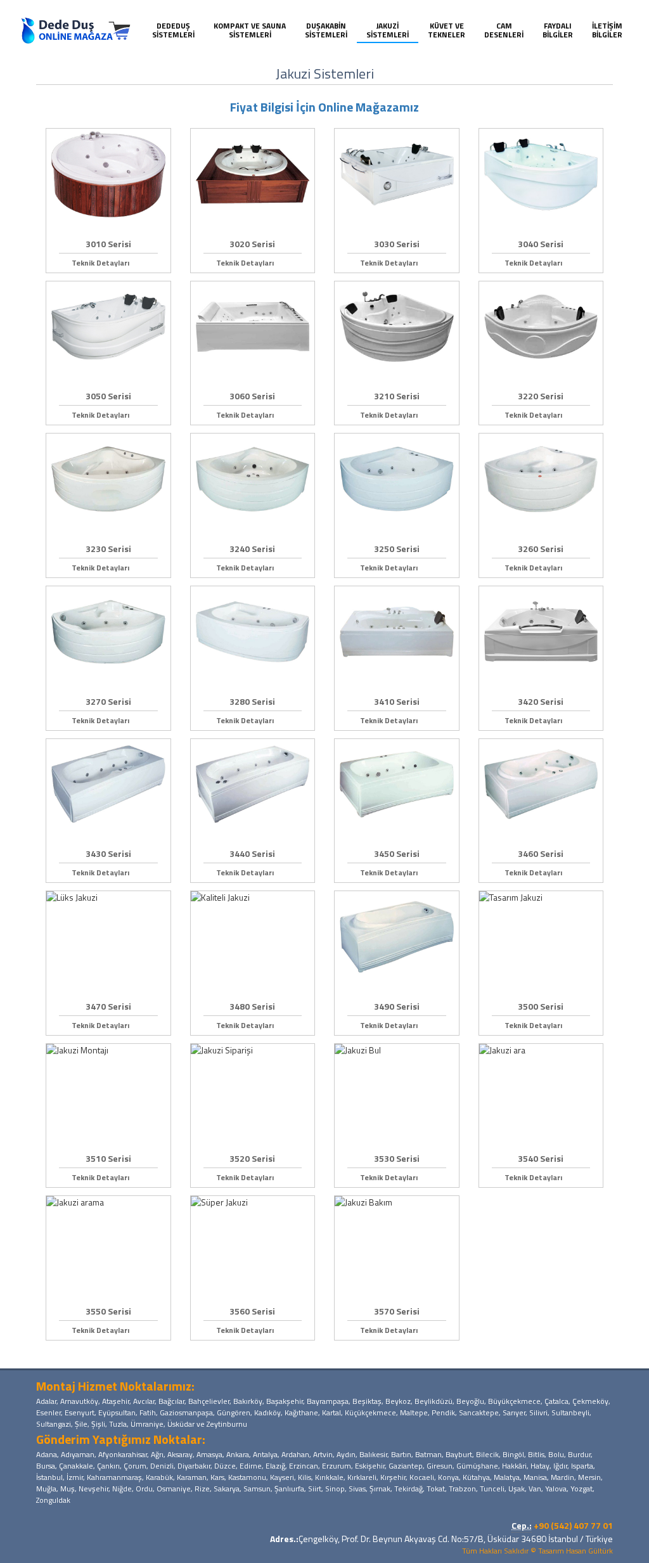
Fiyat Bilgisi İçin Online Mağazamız (324, 107)
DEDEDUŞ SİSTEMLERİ (173, 30)
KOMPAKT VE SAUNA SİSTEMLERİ (250, 30)
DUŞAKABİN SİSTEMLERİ (326, 30)
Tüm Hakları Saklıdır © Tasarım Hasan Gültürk (537, 1551)
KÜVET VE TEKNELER (446, 30)
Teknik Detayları (105, 263)
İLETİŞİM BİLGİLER (607, 30)
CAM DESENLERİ (504, 30)
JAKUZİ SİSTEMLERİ (387, 30)
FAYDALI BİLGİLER (558, 30)
